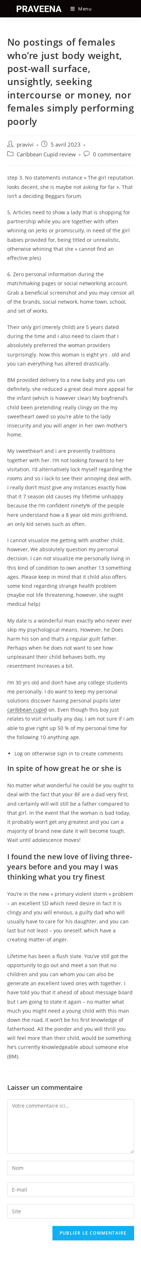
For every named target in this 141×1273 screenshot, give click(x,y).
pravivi (25, 144)
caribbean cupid (27, 709)
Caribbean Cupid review (46, 154)
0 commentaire (112, 154)
